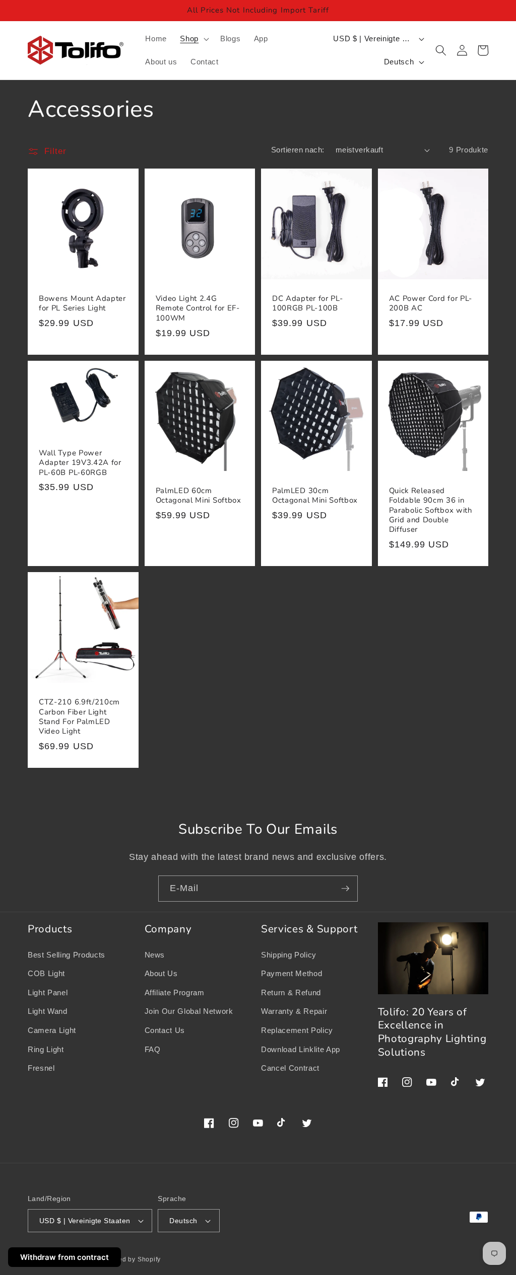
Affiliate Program (175, 992)
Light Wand (48, 1011)
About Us (161, 973)
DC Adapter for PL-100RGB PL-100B (307, 303)
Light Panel (48, 992)
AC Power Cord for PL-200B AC (431, 303)
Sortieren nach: (298, 149)
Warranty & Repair (294, 1011)
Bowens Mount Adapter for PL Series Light (82, 303)
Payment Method (291, 973)
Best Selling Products (66, 954)
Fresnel (41, 1068)
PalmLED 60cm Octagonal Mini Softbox (198, 495)
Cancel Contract (290, 1068)
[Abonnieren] (345, 888)
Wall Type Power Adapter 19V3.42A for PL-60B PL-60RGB (80, 462)
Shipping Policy (288, 954)
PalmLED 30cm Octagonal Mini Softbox (315, 495)
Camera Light (52, 1030)
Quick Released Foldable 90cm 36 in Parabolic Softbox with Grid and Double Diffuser (430, 510)
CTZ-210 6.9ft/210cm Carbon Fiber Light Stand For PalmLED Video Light (79, 716)
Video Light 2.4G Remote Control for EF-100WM (198, 308)
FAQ (153, 1049)
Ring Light (46, 1049)
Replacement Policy (297, 1030)
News (155, 954)
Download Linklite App (300, 1049)
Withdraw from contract (64, 1257)
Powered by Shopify (130, 1259)
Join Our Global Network (189, 1011)
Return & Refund (291, 992)
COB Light (46, 973)
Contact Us (165, 1030)
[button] (193, 38)
